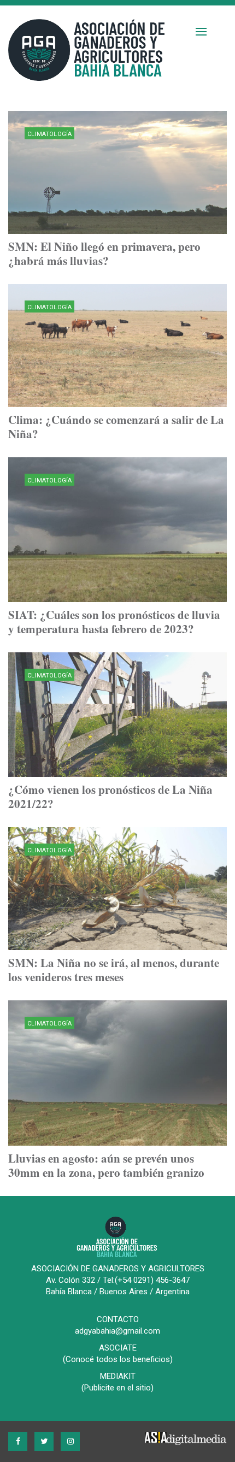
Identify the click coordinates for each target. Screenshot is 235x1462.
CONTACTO (118, 1319)
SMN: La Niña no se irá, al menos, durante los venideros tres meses (113, 969)
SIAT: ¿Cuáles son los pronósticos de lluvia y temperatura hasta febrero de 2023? (114, 621)
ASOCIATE (118, 1348)
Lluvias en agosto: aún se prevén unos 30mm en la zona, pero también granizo (106, 1165)
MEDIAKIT (118, 1376)
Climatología (49, 134)
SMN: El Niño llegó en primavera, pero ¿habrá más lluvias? (104, 253)
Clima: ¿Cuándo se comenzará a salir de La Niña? (116, 426)
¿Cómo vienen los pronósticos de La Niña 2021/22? (110, 796)
